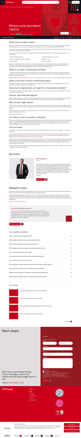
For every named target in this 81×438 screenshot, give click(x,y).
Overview (56, 37)
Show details (57, 435)
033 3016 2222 (16, 382)
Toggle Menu (2, 2)
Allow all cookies (72, 424)
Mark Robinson (14, 208)
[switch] (31, 436)
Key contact (62, 37)
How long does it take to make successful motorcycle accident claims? (30, 264)
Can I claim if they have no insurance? (20, 260)
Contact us (66, 145)
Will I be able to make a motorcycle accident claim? (24, 240)
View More (67, 321)
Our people (32, 400)
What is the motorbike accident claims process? (23, 244)
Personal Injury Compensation (16, 7)
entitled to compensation (44, 91)
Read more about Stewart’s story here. (18, 201)
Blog (30, 391)
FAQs (74, 37)
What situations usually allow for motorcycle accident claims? (28, 276)
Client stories (69, 37)
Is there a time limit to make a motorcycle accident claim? (26, 256)
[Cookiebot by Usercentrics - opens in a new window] (7, 436)
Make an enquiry (64, 33)
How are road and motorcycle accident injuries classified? (26, 268)
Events (31, 398)
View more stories (14, 224)
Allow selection (72, 427)
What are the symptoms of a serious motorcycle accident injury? (28, 272)
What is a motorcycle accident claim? (20, 236)
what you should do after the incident (26, 77)
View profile (38, 175)
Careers (31, 393)
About (31, 389)
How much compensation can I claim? (20, 252)
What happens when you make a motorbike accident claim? (27, 248)
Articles (78, 37)
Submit (24, 2)
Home (3, 7)
